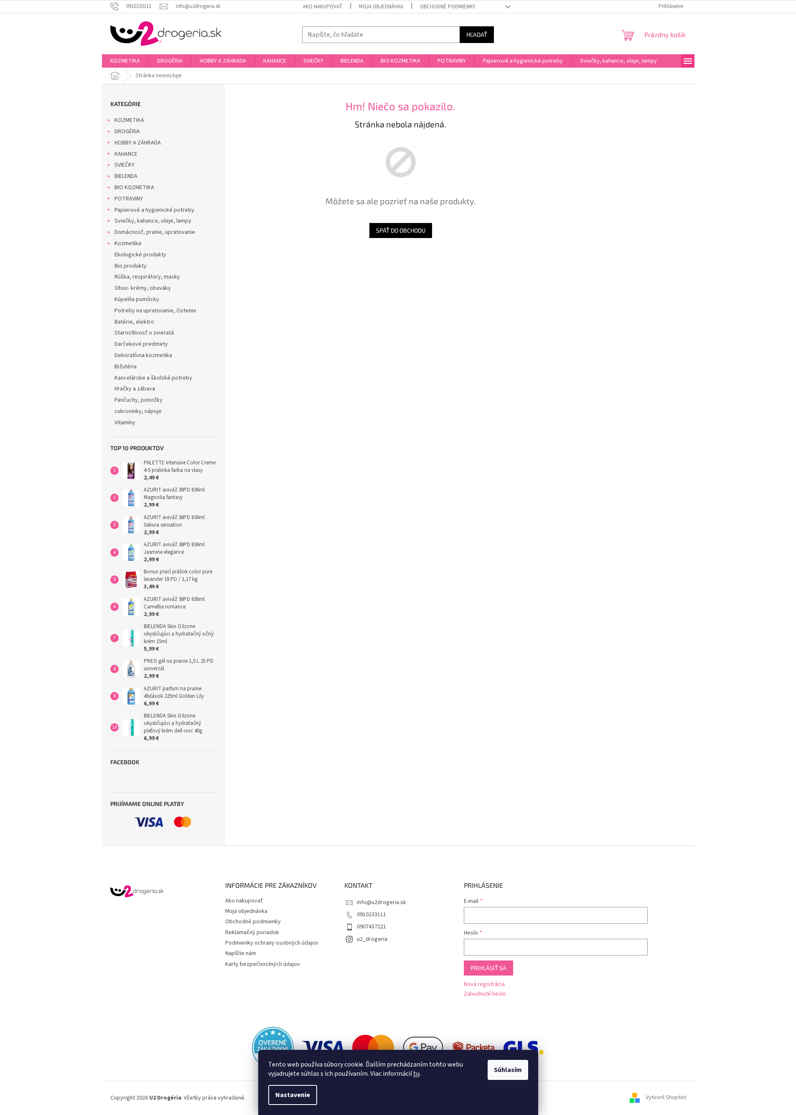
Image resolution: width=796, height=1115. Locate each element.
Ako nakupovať (322, 6)
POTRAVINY (128, 199)
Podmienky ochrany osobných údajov (271, 943)
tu (416, 1073)
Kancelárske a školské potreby (153, 378)
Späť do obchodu (400, 230)
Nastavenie (292, 1095)
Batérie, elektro (134, 322)
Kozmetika (127, 243)
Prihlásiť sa (488, 967)
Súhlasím (508, 1069)
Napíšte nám (240, 953)
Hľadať (476, 34)
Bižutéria (125, 366)
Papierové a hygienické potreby (154, 210)
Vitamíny (124, 422)
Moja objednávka (381, 6)
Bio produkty (130, 266)
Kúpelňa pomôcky (136, 299)
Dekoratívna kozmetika (143, 355)
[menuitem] (125, 61)
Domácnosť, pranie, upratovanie (154, 232)
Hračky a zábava (134, 389)
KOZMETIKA (129, 120)
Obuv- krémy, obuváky (142, 288)
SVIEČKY (124, 165)
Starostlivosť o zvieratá (144, 333)
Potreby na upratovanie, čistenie (155, 311)
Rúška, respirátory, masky (147, 277)
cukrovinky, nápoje (138, 411)
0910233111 (371, 914)
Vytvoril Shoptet (666, 1098)
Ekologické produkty (140, 255)
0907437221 (371, 926)
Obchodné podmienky (448, 6)
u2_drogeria (372, 939)
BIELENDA (125, 176)
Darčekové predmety (141, 344)
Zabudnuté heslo (485, 994)
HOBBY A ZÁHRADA (137, 143)
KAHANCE (125, 154)
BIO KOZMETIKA (134, 187)
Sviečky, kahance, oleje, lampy (152, 221)
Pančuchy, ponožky (138, 400)
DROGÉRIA (127, 131)
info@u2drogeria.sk (381, 902)
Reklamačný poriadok (252, 932)
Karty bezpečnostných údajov (262, 964)
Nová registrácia (484, 984)
